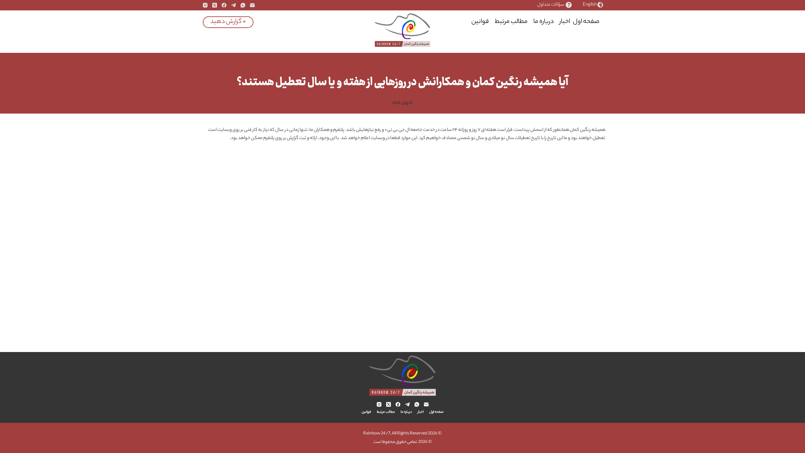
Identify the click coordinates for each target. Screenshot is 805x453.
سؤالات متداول (550, 5)
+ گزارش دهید (228, 22)
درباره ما (543, 22)
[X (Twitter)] (214, 5)
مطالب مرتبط (511, 22)
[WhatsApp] (243, 5)
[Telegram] (233, 5)
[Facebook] (224, 5)
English (590, 5)
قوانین (480, 22)
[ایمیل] (252, 5)
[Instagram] (205, 5)
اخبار (564, 22)
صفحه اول (586, 22)
